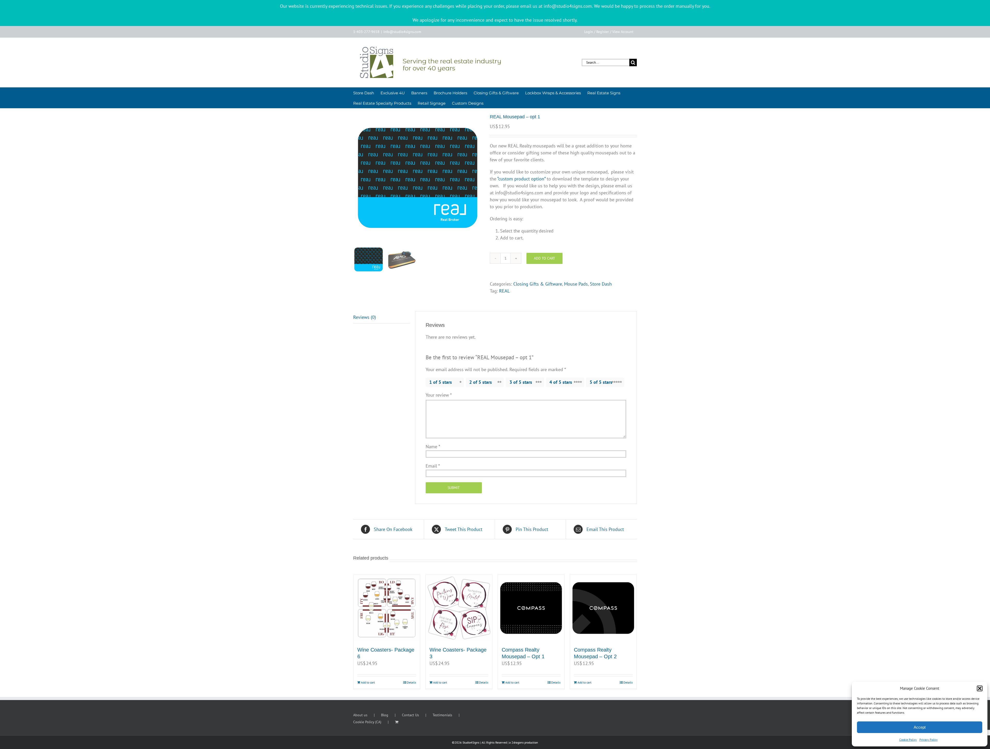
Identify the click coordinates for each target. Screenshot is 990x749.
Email (433, 466)
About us (360, 715)
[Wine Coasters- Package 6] (386, 608)
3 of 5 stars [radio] (520, 382)
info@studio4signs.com (402, 31)
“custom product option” (521, 179)
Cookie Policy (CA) (367, 722)
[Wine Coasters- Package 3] (459, 608)
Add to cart (544, 258)
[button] (979, 688)
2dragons (518, 742)
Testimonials (442, 715)
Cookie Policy (908, 740)
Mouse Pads (576, 284)
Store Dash (601, 284)
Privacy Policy (928, 740)
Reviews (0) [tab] (364, 317)
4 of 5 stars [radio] (560, 382)
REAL (504, 291)
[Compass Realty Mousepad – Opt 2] (603, 608)
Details (411, 682)
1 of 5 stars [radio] (440, 382)
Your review (439, 395)
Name (433, 447)
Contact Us (410, 715)
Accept (920, 727)
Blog (384, 715)
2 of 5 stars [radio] (480, 382)
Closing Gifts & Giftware (537, 284)
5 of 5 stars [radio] (601, 382)
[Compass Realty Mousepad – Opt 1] (531, 608)
